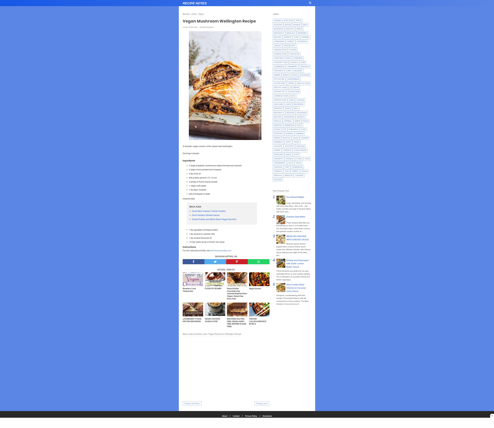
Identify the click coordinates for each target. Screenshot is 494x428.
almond (277, 20)
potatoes (278, 134)
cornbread (279, 67)
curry (289, 71)
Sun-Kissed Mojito (295, 197)
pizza (303, 129)
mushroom (289, 117)
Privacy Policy (251, 416)
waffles (278, 175)
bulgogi (277, 37)
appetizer (288, 20)
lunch (288, 104)
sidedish (287, 150)
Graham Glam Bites (295, 217)
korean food (280, 100)
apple (298, 20)
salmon (304, 138)
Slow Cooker (300, 150)
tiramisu (278, 171)
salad (295, 138)
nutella (277, 121)
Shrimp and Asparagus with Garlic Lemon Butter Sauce (297, 263)
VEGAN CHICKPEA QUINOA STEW (212, 320)
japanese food (281, 96)
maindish (278, 108)
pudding (289, 134)
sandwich (278, 142)
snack (288, 155)
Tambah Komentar (206, 27)
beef (305, 25)
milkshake (302, 113)
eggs (295, 75)
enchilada (305, 75)
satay (288, 142)
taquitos (278, 167)
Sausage (278, 146)
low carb (278, 104)
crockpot (305, 67)
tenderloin (297, 167)
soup (296, 155)
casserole (302, 41)
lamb (291, 100)
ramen (277, 138)
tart (287, 167)
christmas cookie (282, 58)
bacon (288, 25)
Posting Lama (261, 403)
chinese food (280, 54)
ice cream (294, 88)
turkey (295, 171)
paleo (305, 121)
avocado (278, 25)
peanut (277, 129)
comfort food (281, 62)
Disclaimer (267, 416)
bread (299, 29)
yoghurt (299, 175)
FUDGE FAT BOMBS (213, 289)
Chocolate (294, 54)
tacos (298, 163)
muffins (277, 117)
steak (299, 159)
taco (290, 163)
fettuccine (279, 79)
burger (287, 37)
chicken (293, 50)
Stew (307, 159)
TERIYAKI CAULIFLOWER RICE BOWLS (257, 321)
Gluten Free (280, 83)
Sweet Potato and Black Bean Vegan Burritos (214, 219)
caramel (305, 37)
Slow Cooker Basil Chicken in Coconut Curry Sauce (296, 288)
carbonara (279, 41)
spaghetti (278, 159)
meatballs (279, 113)
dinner (277, 75)
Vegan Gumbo (255, 289)
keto (293, 96)
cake (296, 37)
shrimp (277, 150)
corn (303, 62)
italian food (293, 92)
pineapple (293, 129)
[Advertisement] (247, 422)
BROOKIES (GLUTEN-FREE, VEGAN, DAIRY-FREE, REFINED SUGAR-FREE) (237, 322)
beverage (278, 29)
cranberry (292, 67)
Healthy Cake (303, 83)
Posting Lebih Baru (192, 403)
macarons (298, 104)
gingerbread (293, 79)
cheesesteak (280, 50)
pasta (299, 125)
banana (296, 25)
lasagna (300, 100)
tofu (287, 171)
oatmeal (288, 121)
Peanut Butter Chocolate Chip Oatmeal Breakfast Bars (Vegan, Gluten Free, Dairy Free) (237, 294)
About (224, 416)
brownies (302, 33)
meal (296, 108)
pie (284, 129)
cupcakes (278, 71)
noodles (301, 117)
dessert (298, 71)
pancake (278, 125)
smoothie (278, 155)
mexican (290, 113)
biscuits (290, 29)
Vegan (304, 171)
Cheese (277, 46)
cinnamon (298, 58)
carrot (290, 41)
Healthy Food (280, 88)
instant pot (279, 92)
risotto (286, 138)
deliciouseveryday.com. (221, 250)
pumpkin (300, 134)
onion (297, 121)
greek (291, 83)
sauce (296, 142)
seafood (300, 146)
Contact (236, 416)
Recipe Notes (195, 3)
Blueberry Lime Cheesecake (189, 290)
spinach (290, 159)
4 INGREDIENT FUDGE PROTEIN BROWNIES (192, 320)
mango (288, 108)
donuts (286, 75)
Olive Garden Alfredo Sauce (206, 215)
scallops (289, 146)
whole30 (288, 175)
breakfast (279, 33)
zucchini (278, 180)
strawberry (280, 163)
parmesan (289, 125)
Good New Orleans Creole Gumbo (209, 211)
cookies (294, 62)
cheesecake (289, 46)
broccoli (291, 33)
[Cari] (310, 2)
